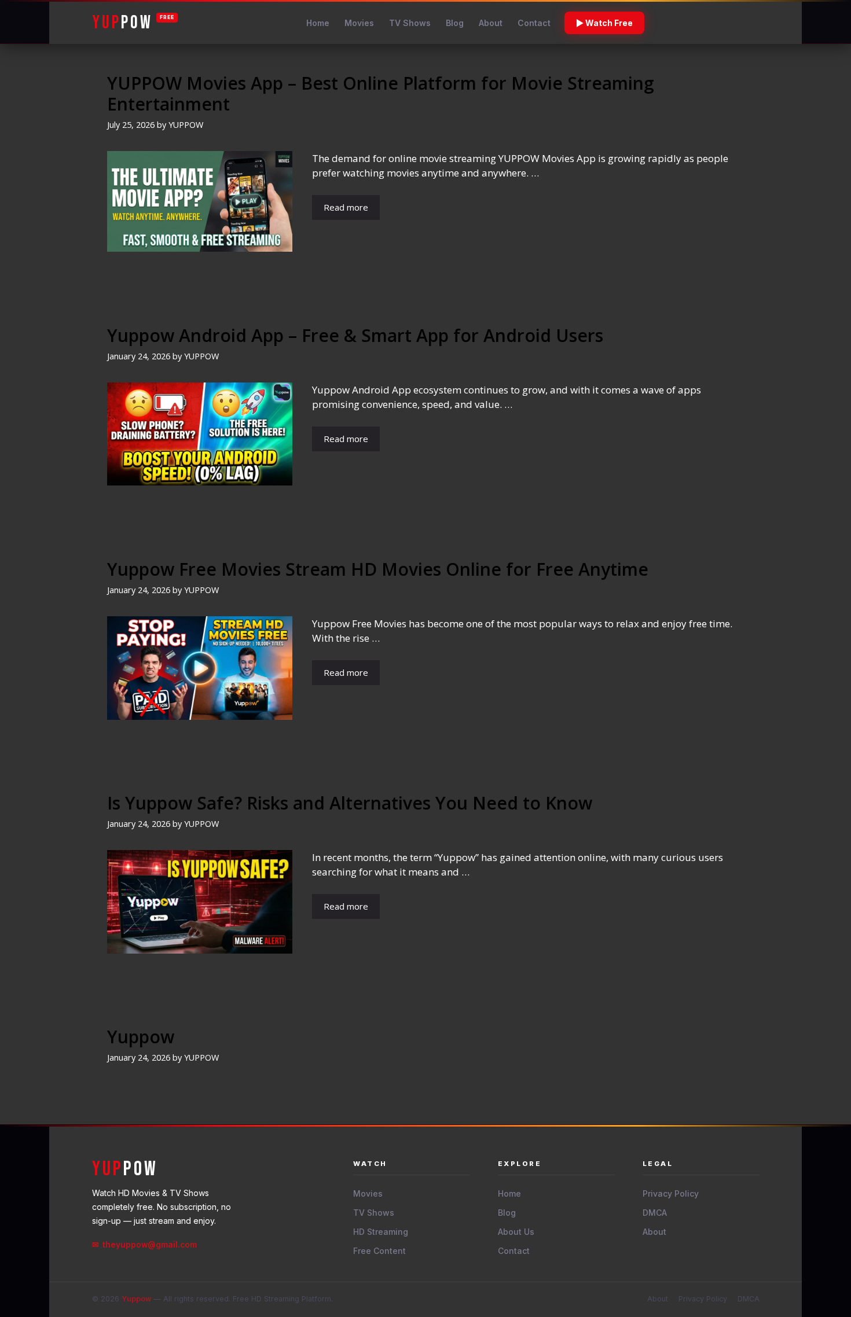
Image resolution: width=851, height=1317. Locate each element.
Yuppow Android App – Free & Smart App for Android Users (355, 335)
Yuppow (140, 1037)
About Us (516, 1232)
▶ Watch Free (604, 23)
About (490, 23)
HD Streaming (380, 1232)
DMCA (655, 1212)
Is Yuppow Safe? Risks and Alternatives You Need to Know (349, 803)
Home (317, 23)
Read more (346, 207)
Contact (534, 23)
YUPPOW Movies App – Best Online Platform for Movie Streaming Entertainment (380, 93)
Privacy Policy (671, 1193)
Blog (455, 23)
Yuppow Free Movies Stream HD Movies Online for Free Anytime (377, 569)
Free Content (379, 1251)
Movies (359, 23)
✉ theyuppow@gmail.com (144, 1244)
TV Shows (410, 23)
